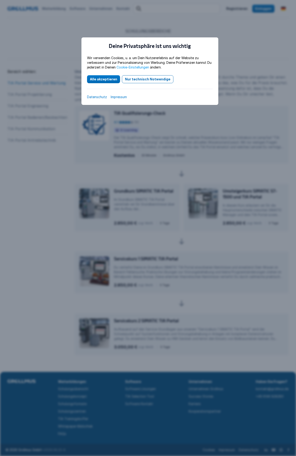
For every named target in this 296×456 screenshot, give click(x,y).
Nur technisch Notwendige (147, 79)
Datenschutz (97, 97)
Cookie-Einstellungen (133, 67)
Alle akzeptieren (103, 79)
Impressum (119, 97)
